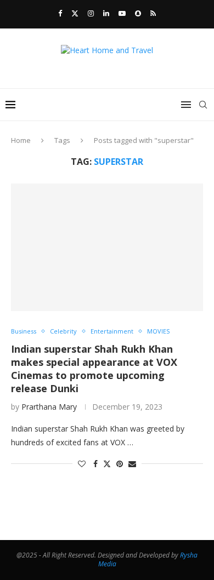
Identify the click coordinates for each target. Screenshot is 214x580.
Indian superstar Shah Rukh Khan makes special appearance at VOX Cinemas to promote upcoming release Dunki (94, 368)
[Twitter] (74, 13)
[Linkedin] (106, 13)
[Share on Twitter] (107, 463)
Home (21, 140)
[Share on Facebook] (95, 463)
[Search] (203, 104)
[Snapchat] (138, 13)
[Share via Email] (132, 463)
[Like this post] (82, 463)
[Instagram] (91, 13)
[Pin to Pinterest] (119, 463)
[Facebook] (60, 13)
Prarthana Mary (49, 406)
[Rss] (153, 13)
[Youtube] (122, 13)
